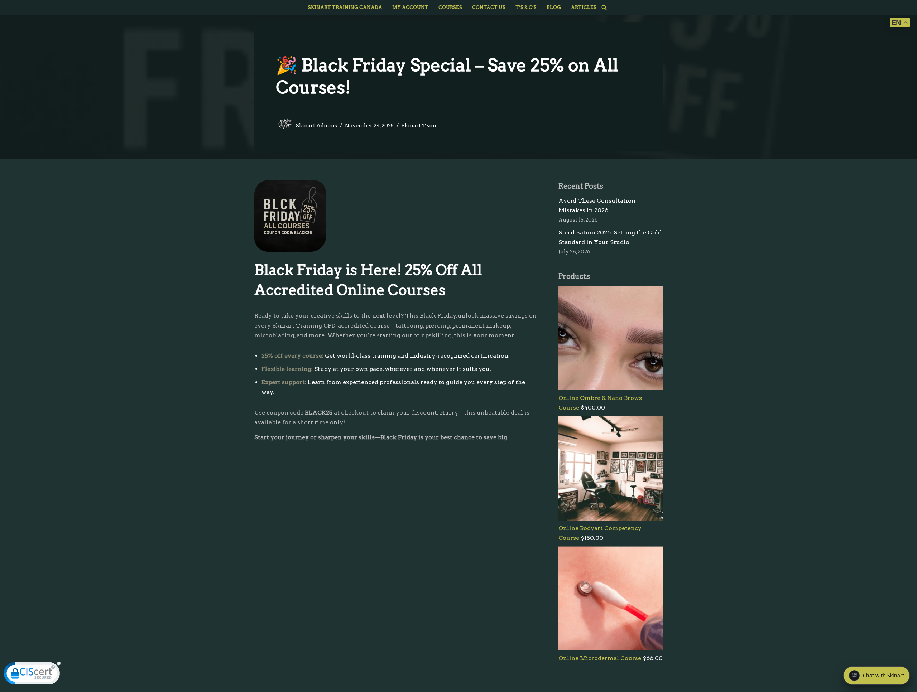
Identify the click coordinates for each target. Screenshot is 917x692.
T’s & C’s (526, 7)
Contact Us (488, 7)
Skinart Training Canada (345, 7)
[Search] (604, 7)
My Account (410, 7)
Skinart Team (419, 125)
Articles (583, 7)
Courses (450, 7)
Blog (554, 7)
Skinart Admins (316, 125)
